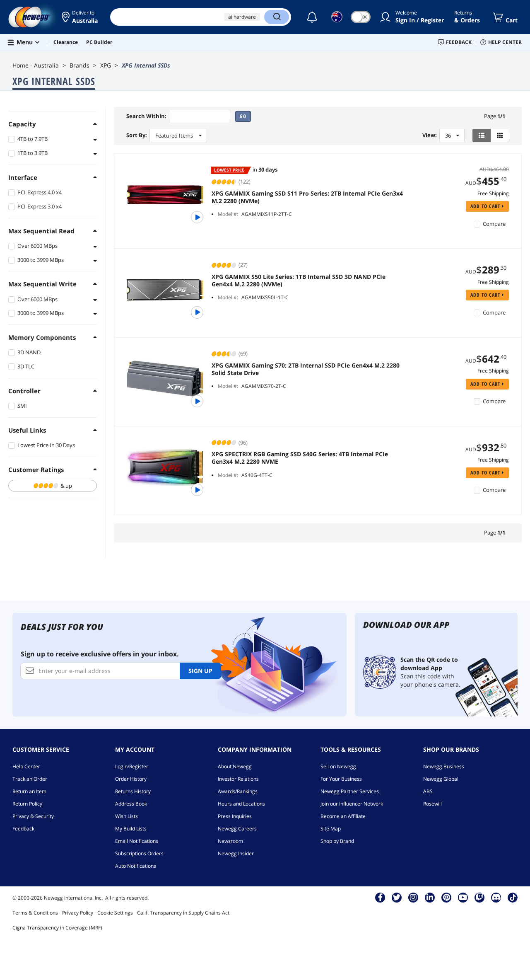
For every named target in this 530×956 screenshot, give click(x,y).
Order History (131, 778)
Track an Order (29, 778)
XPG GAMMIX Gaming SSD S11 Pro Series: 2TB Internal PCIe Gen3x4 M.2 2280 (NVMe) (307, 197)
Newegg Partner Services (349, 791)
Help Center (26, 766)
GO (243, 116)
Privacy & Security (33, 816)
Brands (79, 65)
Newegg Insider (236, 853)
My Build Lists (131, 828)
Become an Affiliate (343, 816)
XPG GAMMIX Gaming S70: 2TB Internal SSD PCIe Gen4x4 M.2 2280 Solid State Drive (306, 369)
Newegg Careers (237, 828)
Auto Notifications (135, 865)
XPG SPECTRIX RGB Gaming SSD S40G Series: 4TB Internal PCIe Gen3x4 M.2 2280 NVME (300, 457)
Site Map (330, 828)
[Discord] (496, 897)
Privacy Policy (77, 912)
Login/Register (131, 766)
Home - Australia (35, 65)
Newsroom (230, 841)
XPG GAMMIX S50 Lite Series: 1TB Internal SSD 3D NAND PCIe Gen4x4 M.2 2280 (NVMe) (298, 280)
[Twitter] (396, 897)
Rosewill (432, 803)
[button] (79, 17)
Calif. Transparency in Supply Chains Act (183, 912)
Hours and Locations (241, 803)
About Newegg (235, 766)
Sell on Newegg (338, 766)
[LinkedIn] (429, 897)
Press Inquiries (235, 816)
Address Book (131, 803)
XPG (105, 65)
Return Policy (27, 803)
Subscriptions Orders (139, 853)
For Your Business (341, 778)
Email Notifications (136, 841)
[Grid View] (500, 135)
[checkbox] (52, 485)
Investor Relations (238, 778)
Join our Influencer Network (351, 803)
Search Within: (146, 116)
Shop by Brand (337, 841)
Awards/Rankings (238, 791)
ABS (428, 791)
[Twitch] (479, 897)
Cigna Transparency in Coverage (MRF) (57, 927)
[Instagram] (413, 897)
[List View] (481, 135)
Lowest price (229, 170)
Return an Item (29, 791)
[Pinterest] (446, 897)
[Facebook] (380, 897)
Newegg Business (443, 766)
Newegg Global (440, 778)
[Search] (276, 17)
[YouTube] (463, 897)
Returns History (133, 791)
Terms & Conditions (35, 912)
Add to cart (486, 206)
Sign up (200, 671)
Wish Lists (126, 816)
